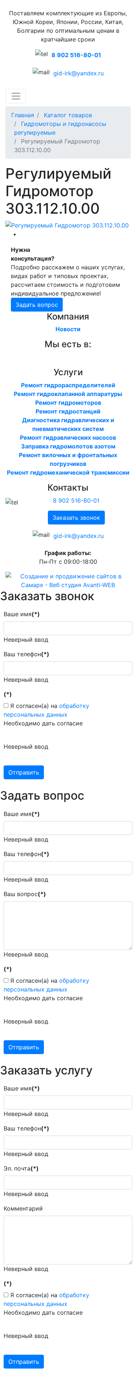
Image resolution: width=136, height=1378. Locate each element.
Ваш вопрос (25, 894)
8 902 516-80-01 (76, 55)
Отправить (23, 772)
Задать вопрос (37, 304)
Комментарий (23, 1208)
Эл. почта (21, 1168)
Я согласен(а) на (46, 710)
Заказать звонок (76, 517)
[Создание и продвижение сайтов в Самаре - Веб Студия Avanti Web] (68, 579)
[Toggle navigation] (16, 96)
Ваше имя (22, 614)
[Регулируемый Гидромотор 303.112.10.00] (67, 224)
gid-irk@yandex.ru (78, 73)
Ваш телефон (26, 654)
